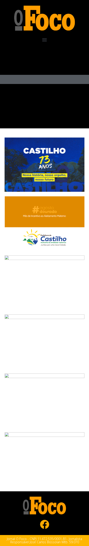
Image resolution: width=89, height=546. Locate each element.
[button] (44, 40)
